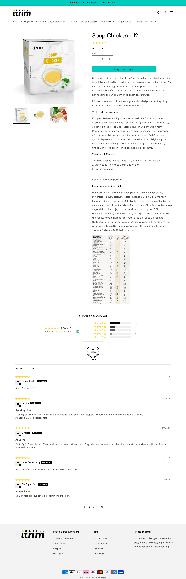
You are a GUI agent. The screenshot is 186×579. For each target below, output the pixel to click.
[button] (22, 22)
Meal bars (58, 553)
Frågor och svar (101, 538)
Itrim (88, 578)
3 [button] (94, 506)
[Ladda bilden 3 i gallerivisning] (58, 115)
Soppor (57, 548)
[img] (22, 376)
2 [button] (89, 506)
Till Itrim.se (99, 553)
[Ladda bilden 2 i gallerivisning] (39, 115)
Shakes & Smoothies (63, 538)
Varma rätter (59, 543)
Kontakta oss (100, 543)
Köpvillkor (98, 548)
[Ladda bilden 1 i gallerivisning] (21, 115)
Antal (94, 53)
